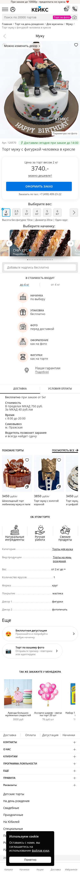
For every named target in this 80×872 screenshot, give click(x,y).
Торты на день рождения (62, 559)
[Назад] (5, 36)
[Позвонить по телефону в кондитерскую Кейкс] (75, 9)
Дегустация (50, 735)
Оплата (30, 735)
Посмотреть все (63, 450)
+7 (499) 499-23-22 (50, 194)
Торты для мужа (62, 549)
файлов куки (40, 850)
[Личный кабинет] (12, 9)
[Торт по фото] (74, 17)
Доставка (9, 735)
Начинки (69, 735)
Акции (40, 869)
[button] (9, 244)
